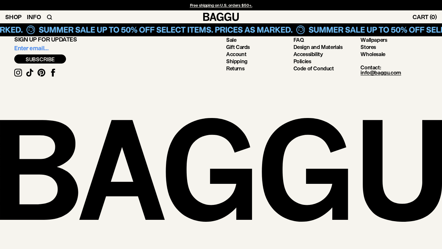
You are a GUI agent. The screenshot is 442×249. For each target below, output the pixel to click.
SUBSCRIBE (40, 59)
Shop (13, 16)
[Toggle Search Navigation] (49, 16)
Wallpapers (373, 40)
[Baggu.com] (221, 17)
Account (236, 54)
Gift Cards (238, 47)
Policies (302, 61)
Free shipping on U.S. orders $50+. (221, 5)
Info (34, 16)
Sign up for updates (45, 39)
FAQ (298, 40)
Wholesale (372, 54)
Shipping (237, 61)
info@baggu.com (380, 72)
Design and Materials (318, 47)
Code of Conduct (313, 68)
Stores (368, 47)
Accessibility (308, 54)
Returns (235, 68)
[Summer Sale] (221, 29)
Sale (231, 40)
